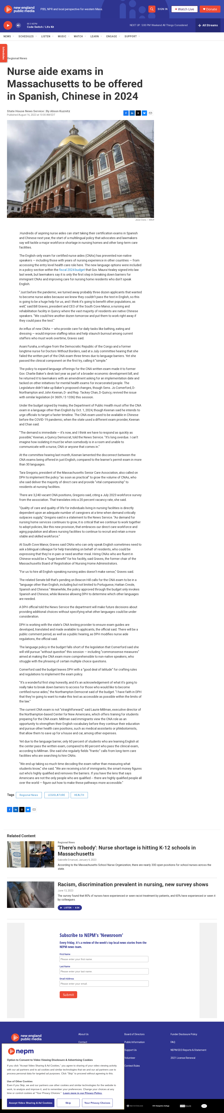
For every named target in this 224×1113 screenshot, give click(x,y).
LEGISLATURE (56, 795)
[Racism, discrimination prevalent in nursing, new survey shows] (30, 894)
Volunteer (129, 1058)
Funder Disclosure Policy (184, 1034)
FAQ (173, 1042)
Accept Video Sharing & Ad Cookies (30, 1102)
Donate (211, 9)
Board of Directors (134, 1034)
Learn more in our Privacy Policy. (82, 1093)
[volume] (18, 25)
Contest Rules (132, 1066)
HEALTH (79, 795)
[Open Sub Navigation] (13, 36)
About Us (83, 1034)
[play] (8, 25)
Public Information (134, 1042)
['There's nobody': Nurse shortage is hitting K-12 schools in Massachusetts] (30, 854)
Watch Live (186, 9)
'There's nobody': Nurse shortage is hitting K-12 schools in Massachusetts (127, 851)
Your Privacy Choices (97, 1102)
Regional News (17, 58)
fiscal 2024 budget (72, 270)
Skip (68, 1102)
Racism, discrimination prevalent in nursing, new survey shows (133, 884)
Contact (82, 1042)
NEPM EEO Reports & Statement (188, 1050)
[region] (63, 1077)
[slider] (23, 25)
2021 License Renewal (183, 1058)
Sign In (163, 9)
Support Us (130, 1050)
